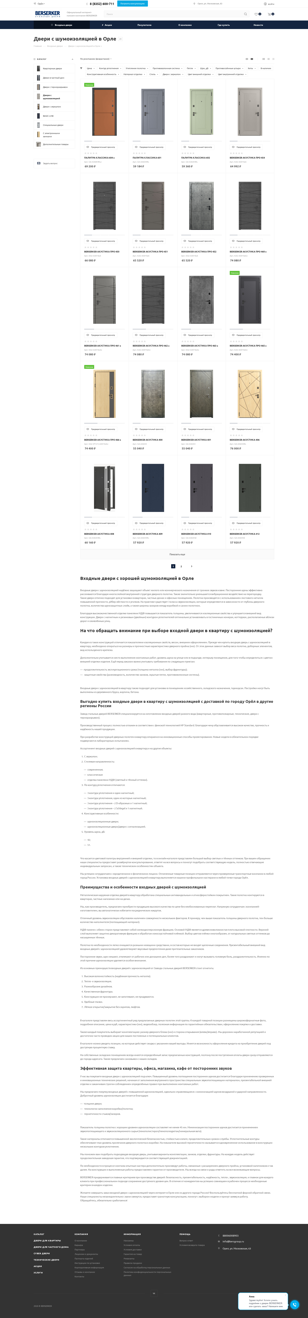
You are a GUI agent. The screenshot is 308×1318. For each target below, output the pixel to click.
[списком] (268, 58)
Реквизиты (129, 1258)
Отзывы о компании (85, 1272)
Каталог (39, 1234)
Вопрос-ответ (186, 1240)
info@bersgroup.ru (233, 1241)
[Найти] (245, 14)
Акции (38, 1266)
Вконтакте (154, 1293)
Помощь (185, 1234)
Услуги (38, 1272)
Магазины (129, 1240)
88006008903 (231, 1235)
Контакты (79, 1276)
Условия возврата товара (192, 1245)
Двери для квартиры (47, 1240)
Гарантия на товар (133, 1254)
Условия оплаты (132, 1245)
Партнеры (80, 1249)
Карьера (79, 1245)
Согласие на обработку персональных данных (147, 1267)
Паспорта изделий (84, 1258)
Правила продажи (133, 1263)
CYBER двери (42, 1253)
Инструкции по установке (87, 1263)
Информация (132, 1234)
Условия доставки (133, 1249)
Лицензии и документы (86, 1254)
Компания (81, 1234)
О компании (81, 1240)
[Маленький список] (247, 58)
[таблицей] (273, 58)
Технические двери (46, 1259)
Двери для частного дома (51, 1247)
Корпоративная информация (89, 1267)
